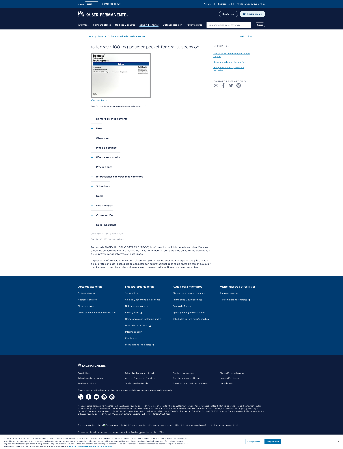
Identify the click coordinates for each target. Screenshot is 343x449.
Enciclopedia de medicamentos (128, 36)
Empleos (129, 338)
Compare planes (102, 25)
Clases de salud (86, 306)
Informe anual (132, 332)
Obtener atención (172, 25)
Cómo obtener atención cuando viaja (97, 312)
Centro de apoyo (111, 4)
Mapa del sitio (226, 383)
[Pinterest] (103, 397)
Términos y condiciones (183, 373)
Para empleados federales (233, 299)
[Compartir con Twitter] (231, 85)
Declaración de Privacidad (100, 446)
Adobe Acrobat (131, 432)
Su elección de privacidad (137, 383)
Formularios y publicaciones (187, 299)
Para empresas (227, 293)
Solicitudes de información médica (191, 319)
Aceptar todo (273, 442)
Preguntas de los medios (138, 344)
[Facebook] (88, 397)
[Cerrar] (339, 441)
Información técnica (229, 378)
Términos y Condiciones (78, 446)
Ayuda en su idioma (87, 383)
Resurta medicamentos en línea (229, 62)
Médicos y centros (125, 25)
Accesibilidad (84, 373)
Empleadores (224, 4)
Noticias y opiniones (135, 306)
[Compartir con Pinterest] (238, 85)
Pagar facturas (194, 25)
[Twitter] (80, 397)
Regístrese (228, 14)
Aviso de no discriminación (90, 378)
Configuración (253, 442)
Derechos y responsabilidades (186, 378)
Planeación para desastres (232, 373)
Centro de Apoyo (182, 306)
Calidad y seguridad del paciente (142, 299)
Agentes (208, 4)
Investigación (132, 312)
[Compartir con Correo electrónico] (216, 85)
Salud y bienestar (149, 25)
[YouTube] (96, 397)
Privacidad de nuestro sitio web (139, 373)
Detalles (236, 425)
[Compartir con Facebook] (223, 85)
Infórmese (83, 25)
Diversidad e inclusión (136, 325)
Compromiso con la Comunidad (142, 319)
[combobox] (228, 25)
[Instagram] (111, 397)
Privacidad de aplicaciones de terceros (190, 383)
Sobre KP (130, 293)
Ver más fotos (99, 100)
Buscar (259, 25)
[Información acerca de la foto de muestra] (145, 106)
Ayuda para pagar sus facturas (251, 4)
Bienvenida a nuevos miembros (189, 293)
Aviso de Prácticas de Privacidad (140, 378)
